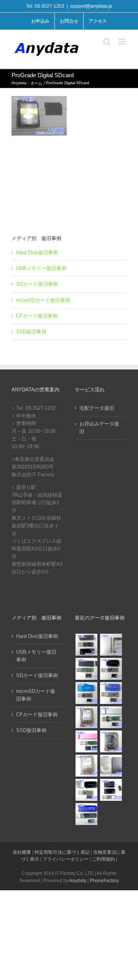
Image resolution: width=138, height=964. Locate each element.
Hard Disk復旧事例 (37, 252)
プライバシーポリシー (66, 859)
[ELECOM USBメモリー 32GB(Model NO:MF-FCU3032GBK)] (86, 790)
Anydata (77, 880)
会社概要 (22, 852)
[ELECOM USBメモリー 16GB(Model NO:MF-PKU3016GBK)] (110, 790)
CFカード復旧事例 (37, 316)
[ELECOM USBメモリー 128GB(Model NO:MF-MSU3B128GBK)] (86, 669)
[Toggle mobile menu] (122, 42)
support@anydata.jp (91, 6)
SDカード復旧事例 (37, 284)
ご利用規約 (104, 859)
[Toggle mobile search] (107, 42)
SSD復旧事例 (31, 332)
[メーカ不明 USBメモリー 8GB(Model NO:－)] (86, 741)
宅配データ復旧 (96, 408)
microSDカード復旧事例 (43, 300)
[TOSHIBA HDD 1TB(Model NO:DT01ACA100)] (86, 717)
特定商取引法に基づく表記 (62, 852)
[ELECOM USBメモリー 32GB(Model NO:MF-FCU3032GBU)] (86, 693)
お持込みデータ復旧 (99, 427)
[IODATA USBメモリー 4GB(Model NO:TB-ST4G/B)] (110, 693)
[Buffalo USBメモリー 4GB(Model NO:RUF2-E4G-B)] (86, 814)
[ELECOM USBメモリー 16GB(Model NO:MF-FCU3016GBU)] (110, 669)
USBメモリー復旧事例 (41, 268)
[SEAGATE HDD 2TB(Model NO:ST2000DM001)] (110, 741)
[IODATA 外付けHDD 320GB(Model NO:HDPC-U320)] (110, 645)
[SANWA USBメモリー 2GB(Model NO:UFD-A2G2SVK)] (110, 717)
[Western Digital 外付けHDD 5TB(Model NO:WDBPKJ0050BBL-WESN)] (110, 766)
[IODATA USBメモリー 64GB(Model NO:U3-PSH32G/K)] (86, 645)
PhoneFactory (104, 880)
